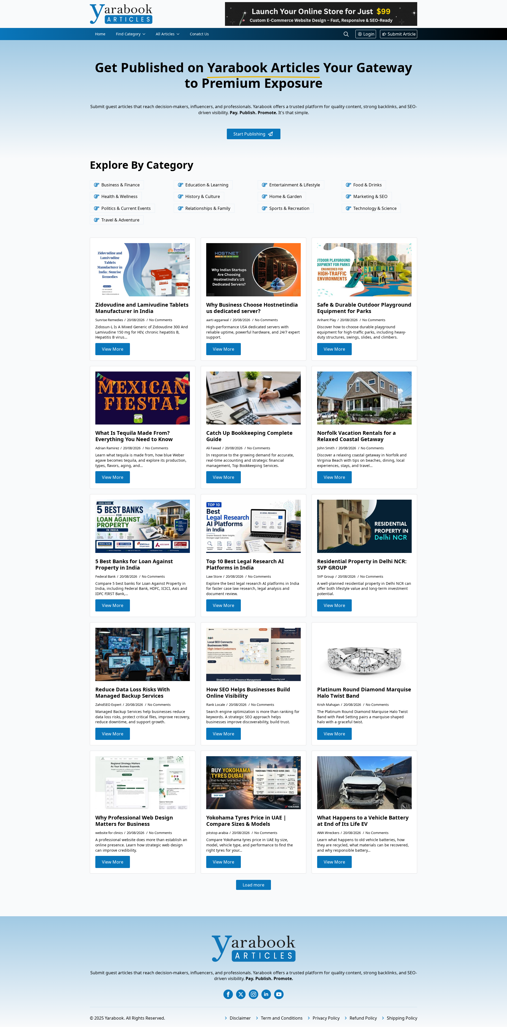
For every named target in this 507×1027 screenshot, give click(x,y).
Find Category (128, 33)
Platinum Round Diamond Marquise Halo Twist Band (364, 692)
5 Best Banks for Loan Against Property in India (134, 564)
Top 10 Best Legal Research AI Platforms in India (245, 564)
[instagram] (253, 994)
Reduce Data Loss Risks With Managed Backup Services (132, 692)
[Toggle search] (346, 34)
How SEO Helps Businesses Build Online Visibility (248, 692)
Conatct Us (199, 33)
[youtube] (279, 994)
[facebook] (228, 994)
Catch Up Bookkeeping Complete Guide (249, 436)
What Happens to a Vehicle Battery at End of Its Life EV (363, 820)
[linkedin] (266, 994)
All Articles (165, 33)
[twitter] (241, 994)
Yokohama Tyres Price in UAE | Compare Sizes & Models (246, 820)
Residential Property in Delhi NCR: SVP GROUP (362, 564)
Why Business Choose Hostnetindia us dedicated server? (252, 308)
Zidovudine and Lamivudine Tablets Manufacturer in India (142, 308)
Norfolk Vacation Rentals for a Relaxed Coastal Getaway (356, 436)
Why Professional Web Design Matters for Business (134, 820)
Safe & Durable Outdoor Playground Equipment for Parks (364, 308)
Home (100, 33)
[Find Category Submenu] (145, 34)
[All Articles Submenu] (180, 34)
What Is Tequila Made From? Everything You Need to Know (134, 436)
